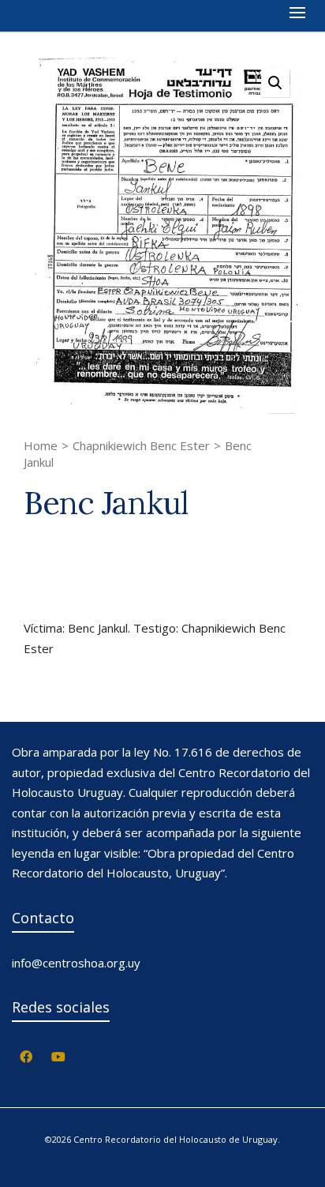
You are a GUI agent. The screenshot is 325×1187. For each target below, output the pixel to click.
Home (41, 445)
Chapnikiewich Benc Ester (141, 445)
